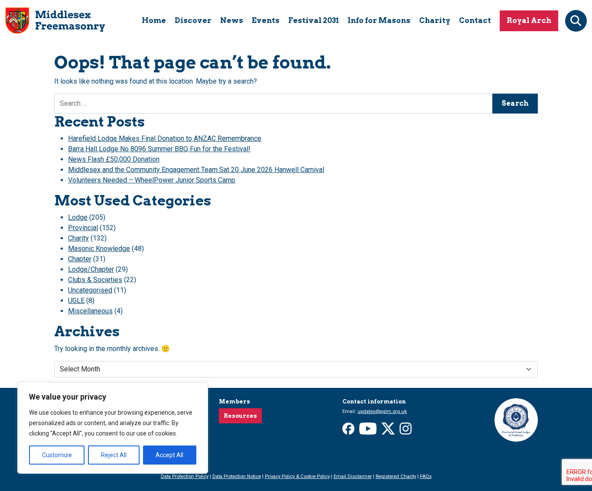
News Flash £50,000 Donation (113, 159)
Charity (434, 20)
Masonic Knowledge (99, 248)
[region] (112, 428)
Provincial (83, 228)
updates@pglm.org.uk (382, 411)
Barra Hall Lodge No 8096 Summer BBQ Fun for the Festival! (159, 149)
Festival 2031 (313, 20)
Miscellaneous (90, 311)
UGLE (76, 300)
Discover (193, 20)
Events (266, 20)
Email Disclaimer (353, 476)
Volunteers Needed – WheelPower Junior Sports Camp (151, 180)
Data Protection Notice (236, 476)
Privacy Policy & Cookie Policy (297, 476)
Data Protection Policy (184, 476)
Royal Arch (529, 20)
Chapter (79, 259)
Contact (475, 20)
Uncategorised (90, 290)
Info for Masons (379, 20)
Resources (240, 416)
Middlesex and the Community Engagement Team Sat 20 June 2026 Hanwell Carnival (196, 170)
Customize (57, 455)
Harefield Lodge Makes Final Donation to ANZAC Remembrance (164, 138)
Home (154, 20)
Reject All (114, 455)
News (231, 20)
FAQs (426, 476)
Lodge (78, 217)
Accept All (169, 455)
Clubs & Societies (95, 280)
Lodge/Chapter (91, 269)
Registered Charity (396, 476)
